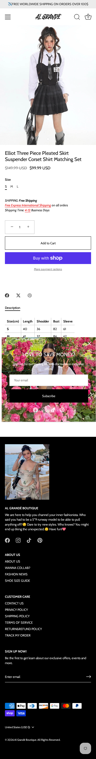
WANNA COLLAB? (17, 568)
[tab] (15, 307)
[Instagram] (44, 409)
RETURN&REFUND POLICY (23, 629)
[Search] (77, 17)
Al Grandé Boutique (25, 739)
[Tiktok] (53, 409)
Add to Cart (48, 243)
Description (12, 308)
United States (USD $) (17, 727)
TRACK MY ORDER (18, 635)
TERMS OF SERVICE (19, 622)
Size (8, 179)
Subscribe (48, 396)
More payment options (48, 269)
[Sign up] (88, 676)
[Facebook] (35, 409)
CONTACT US (14, 603)
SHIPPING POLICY (17, 616)
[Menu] (7, 17)
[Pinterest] (62, 409)
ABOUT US (12, 561)
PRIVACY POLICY (16, 610)
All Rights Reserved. (48, 739)
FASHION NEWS (16, 574)
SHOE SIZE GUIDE (17, 580)
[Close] (89, 343)
